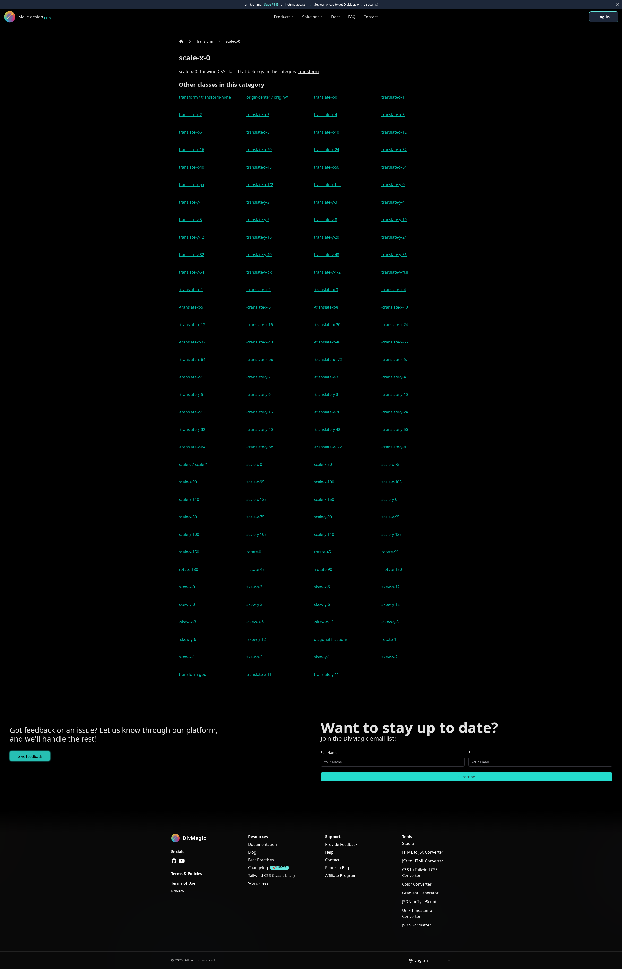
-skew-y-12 (256, 639)
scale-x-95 (255, 482)
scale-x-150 (324, 499)
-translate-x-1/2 (328, 359)
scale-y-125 (391, 534)
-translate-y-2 (258, 377)
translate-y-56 (394, 254)
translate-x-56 (326, 167)
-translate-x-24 (394, 324)
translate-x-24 (326, 149)
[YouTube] (181, 861)
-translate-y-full (395, 447)
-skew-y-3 (390, 622)
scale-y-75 (255, 517)
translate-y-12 (191, 237)
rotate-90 (389, 552)
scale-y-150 (189, 552)
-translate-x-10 (394, 307)
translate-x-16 (191, 149)
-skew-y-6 (187, 639)
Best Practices (261, 860)
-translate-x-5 (191, 307)
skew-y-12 (390, 604)
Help (329, 852)
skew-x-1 (187, 657)
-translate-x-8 (326, 307)
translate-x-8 (257, 132)
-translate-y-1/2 (328, 447)
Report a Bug (337, 867)
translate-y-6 (257, 219)
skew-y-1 (322, 657)
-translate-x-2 (258, 289)
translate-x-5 (393, 114)
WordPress (258, 883)
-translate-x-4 (393, 289)
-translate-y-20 (327, 412)
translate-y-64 (191, 272)
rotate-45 (322, 552)
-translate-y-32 (192, 429)
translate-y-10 (394, 219)
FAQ (352, 16)
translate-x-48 (259, 167)
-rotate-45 (255, 569)
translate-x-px (191, 184)
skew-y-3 (254, 604)
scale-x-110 (189, 499)
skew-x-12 (390, 587)
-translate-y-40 (259, 429)
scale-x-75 (390, 464)
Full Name (329, 752)
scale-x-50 (323, 464)
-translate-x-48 (327, 342)
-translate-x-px (259, 359)
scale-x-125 (256, 499)
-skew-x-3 (187, 622)
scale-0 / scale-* (193, 464)
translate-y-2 (257, 202)
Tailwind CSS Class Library (271, 875)
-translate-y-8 (326, 394)
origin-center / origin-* (267, 97)
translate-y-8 (325, 219)
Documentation (262, 844)
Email (472, 752)
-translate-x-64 (192, 359)
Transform (204, 41)
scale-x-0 (233, 41)
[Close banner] (617, 4)
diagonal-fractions (331, 639)
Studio (408, 843)
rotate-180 (188, 569)
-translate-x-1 (191, 289)
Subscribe (466, 776)
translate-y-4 (393, 202)
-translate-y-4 (393, 377)
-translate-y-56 (394, 429)
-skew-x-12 (323, 622)
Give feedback (29, 756)
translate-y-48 (326, 254)
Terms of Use (183, 883)
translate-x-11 (259, 674)
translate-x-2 (190, 114)
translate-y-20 (326, 237)
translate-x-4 (325, 114)
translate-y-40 (259, 254)
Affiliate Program (340, 875)
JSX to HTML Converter (422, 861)
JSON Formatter (416, 925)
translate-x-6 (190, 132)
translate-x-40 (191, 167)
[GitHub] (174, 861)
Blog (252, 852)
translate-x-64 (394, 167)
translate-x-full (327, 184)
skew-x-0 (187, 587)
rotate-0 (253, 552)
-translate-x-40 (259, 342)
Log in (603, 16)
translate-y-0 (393, 184)
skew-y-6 (322, 604)
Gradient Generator (420, 893)
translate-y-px (259, 272)
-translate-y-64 (192, 447)
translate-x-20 (259, 149)
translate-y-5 (190, 219)
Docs (335, 16)
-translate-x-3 (326, 289)
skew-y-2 (389, 657)
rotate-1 (388, 639)
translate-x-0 (325, 97)
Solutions (311, 16)
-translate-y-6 (258, 394)
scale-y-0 (389, 499)
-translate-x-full (395, 359)
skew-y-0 (187, 604)
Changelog (258, 867)
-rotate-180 (391, 569)
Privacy (177, 891)
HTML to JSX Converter (422, 852)
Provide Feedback (341, 844)
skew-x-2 (254, 657)
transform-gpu (192, 674)
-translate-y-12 (192, 412)
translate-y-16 (259, 237)
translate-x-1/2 (259, 184)
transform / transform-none (205, 97)
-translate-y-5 (191, 394)
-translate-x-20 (327, 324)
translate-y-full (394, 272)
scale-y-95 (390, 517)
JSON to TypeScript (419, 901)
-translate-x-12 (192, 324)
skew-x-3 (254, 587)
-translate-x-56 (394, 342)
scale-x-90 (188, 482)
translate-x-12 (394, 132)
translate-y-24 (394, 237)
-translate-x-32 (192, 342)
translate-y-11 (326, 674)
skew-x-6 (322, 587)
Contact (370, 16)
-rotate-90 (323, 569)
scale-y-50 (188, 517)
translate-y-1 (190, 202)
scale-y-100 (189, 534)
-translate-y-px (259, 447)
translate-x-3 (257, 114)
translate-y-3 (325, 202)
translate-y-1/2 (327, 272)
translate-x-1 (393, 97)
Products (282, 16)
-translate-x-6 (258, 307)
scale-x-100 (324, 482)
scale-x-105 (391, 482)
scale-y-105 (256, 534)
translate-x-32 (394, 149)
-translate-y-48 (327, 429)
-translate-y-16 (259, 412)
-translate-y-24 (394, 412)
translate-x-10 (326, 132)
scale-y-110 (324, 534)
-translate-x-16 (259, 324)
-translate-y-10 (394, 394)
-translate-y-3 (326, 377)
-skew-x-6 (255, 622)
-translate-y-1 (191, 377)
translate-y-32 (191, 254)
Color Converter (417, 884)
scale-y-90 (323, 517)
